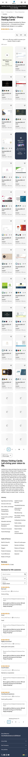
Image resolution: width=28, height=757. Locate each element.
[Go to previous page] (4, 722)
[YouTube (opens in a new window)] (8, 755)
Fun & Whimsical (5, 553)
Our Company (5, 745)
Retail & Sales (18, 528)
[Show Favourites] (21, 35)
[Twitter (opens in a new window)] (2, 755)
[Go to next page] (23, 722)
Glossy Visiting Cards (19, 12)
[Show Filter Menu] (25, 35)
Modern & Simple (5, 556)
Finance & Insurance (6, 528)
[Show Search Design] (17, 35)
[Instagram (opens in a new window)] (6, 755)
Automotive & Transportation (5, 510)
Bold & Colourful (5, 542)
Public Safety (18, 523)
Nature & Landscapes (20, 542)
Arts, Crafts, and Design (7, 506)
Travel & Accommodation (19, 532)
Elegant (3, 548)
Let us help (4, 741)
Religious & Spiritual (20, 526)
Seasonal (17, 553)
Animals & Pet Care (6, 503)
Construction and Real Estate (7, 517)
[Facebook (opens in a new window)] (4, 755)
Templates (4, 14)
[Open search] (6, 2)
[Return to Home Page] (14, 2)
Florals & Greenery (6, 551)
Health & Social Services (18, 501)
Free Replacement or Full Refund (10, 735)
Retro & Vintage (19, 551)
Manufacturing (18, 512)
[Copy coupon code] (17, 8)
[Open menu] (3, 2)
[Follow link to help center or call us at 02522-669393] (21, 2)
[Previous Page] (4, 449)
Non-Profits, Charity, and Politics (20, 516)
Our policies (4, 749)
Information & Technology (18, 509)
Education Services (6, 521)
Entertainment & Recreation (5, 525)
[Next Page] (24, 449)
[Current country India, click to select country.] (25, 755)
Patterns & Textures (19, 548)
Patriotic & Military (19, 545)
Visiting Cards (9, 12)
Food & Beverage (5, 531)
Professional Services (20, 520)
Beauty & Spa (4, 514)
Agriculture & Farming (7, 500)
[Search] (25, 574)
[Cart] (25, 2)
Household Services (20, 505)
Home (2, 12)
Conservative (4, 545)
